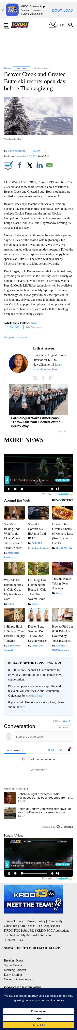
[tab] (15, 750)
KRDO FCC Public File (19, 930)
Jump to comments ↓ (17, 337)
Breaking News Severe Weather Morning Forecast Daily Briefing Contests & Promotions (18, 970)
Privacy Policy (36, 921)
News (34, 323)
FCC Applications (48, 925)
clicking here (34, 695)
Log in (56, 721)
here (22, 707)
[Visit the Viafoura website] (64, 826)
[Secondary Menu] (9, 25)
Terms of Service (14, 921)
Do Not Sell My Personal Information (28, 935)
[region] (38, 775)
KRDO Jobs (27, 925)
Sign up (66, 721)
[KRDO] (21, 25)
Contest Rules (14, 940)
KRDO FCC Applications (53, 930)
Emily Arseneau (16, 150)
